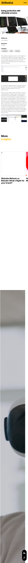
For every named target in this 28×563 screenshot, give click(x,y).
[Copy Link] (24, 557)
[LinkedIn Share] (24, 553)
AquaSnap (21, 95)
